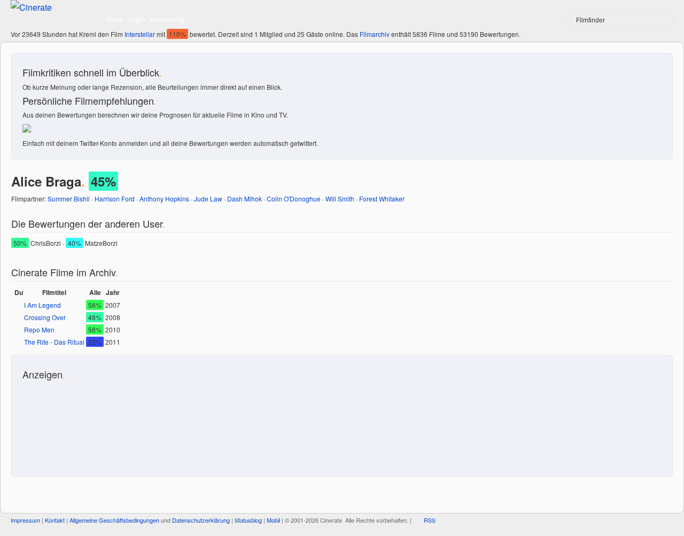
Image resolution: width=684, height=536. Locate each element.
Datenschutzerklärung (201, 520)
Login (136, 19)
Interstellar (140, 33)
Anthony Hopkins (164, 198)
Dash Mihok (244, 198)
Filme (115, 19)
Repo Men (39, 329)
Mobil (273, 520)
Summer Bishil (69, 198)
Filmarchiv (375, 33)
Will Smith (339, 198)
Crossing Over (45, 317)
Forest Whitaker (382, 198)
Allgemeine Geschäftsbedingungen (114, 520)
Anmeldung (167, 19)
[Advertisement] (70, 423)
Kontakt (55, 520)
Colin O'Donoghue (294, 198)
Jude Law (208, 198)
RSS (430, 520)
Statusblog (248, 520)
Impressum (25, 520)
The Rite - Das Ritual (54, 341)
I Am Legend (42, 304)
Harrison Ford (115, 198)
